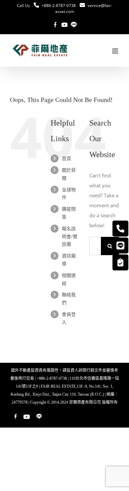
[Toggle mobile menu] (115, 51)
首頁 (66, 158)
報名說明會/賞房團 (69, 236)
